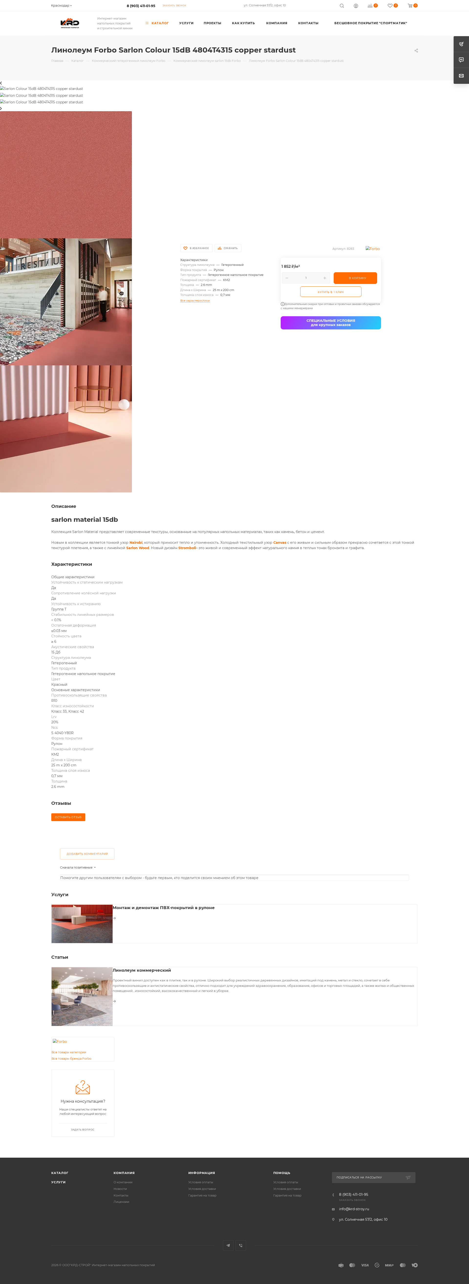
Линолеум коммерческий (142, 970)
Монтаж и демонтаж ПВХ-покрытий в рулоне (164, 907)
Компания (124, 1173)
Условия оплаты (200, 1182)
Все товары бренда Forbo (71, 1058)
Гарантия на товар (202, 1195)
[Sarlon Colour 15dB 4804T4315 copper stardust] (66, 174)
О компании (123, 1182)
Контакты (121, 1195)
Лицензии (121, 1202)
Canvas (279, 542)
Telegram (228, 1245)
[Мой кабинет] (356, 6)
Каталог (59, 1173)
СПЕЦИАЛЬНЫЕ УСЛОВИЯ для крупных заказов (331, 322)
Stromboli (187, 548)
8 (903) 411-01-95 (141, 6)
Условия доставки (202, 1189)
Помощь (281, 1173)
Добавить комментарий (87, 854)
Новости (120, 1189)
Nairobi (135, 542)
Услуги (58, 1182)
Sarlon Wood (137, 548)
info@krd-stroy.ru (354, 1209)
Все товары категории (69, 1052)
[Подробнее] (114, 918)
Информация (201, 1173)
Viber (240, 1245)
